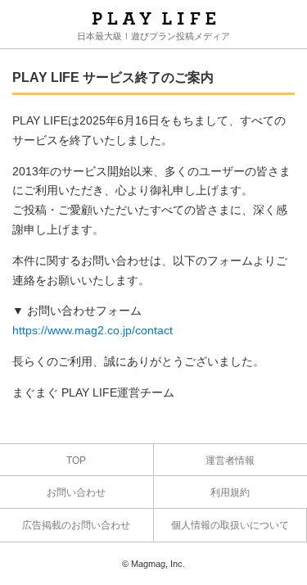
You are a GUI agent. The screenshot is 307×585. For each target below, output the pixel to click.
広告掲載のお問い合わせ (76, 525)
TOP (76, 460)
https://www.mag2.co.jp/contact (92, 330)
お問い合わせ (76, 492)
